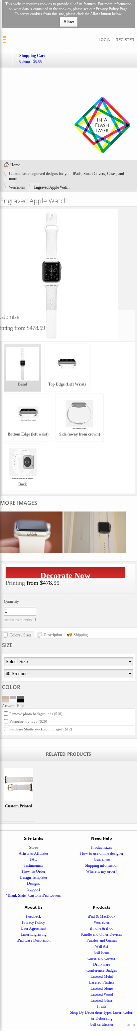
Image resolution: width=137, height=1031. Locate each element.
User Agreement (33, 928)
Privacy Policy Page (111, 9)
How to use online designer (101, 853)
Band (22, 384)
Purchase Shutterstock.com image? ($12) (40, 729)
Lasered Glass (101, 1000)
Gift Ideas (101, 952)
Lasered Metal (101, 976)
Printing (15, 582)
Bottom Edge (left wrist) (28, 434)
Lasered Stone (101, 988)
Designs (33, 883)
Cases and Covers (101, 958)
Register (125, 40)
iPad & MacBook (101, 916)
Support (33, 889)
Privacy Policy (33, 922)
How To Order (33, 871)
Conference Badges (101, 970)
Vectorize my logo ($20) (28, 721)
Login (104, 40)
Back (22, 484)
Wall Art (101, 946)
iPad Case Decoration (34, 940)
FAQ (34, 859)
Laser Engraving (34, 934)
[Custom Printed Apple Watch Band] (18, 784)
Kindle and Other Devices (101, 934)
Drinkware (101, 964)
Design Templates (34, 877)
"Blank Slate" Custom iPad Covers (33, 895)
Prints (101, 1006)
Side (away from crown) (79, 434)
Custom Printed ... (18, 808)
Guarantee (102, 859)
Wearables (17, 187)
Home (15, 165)
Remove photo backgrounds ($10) (36, 714)
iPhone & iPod (101, 928)
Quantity (11, 601)
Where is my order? (101, 871)
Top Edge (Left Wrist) (67, 384)
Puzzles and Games (101, 940)
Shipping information (101, 865)
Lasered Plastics (101, 982)
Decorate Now (65, 574)
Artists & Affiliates (34, 853)
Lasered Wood (101, 994)
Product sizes (101, 847)
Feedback (33, 916)
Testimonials (33, 865)
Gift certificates (102, 1024)
